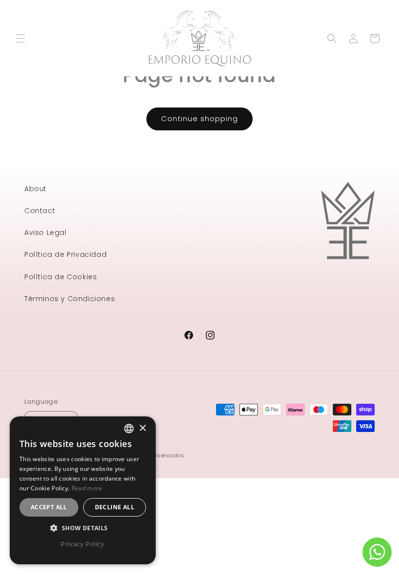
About (35, 189)
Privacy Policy (82, 543)
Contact (39, 210)
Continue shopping (199, 118)
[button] (20, 38)
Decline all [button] (114, 507)
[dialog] (83, 490)
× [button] (142, 428)
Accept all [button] (49, 507)
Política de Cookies (60, 277)
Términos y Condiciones (69, 299)
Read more (87, 488)
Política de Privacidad (65, 254)
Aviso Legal (45, 232)
